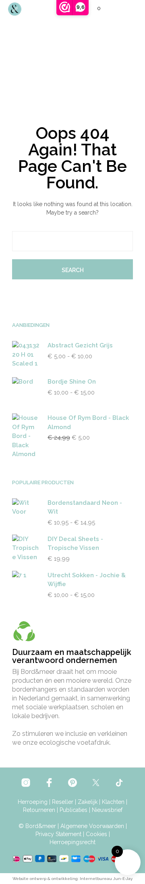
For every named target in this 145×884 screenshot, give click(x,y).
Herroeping (33, 802)
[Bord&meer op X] (96, 782)
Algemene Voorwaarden (92, 826)
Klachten (113, 802)
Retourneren (39, 810)
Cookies (96, 834)
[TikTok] (119, 782)
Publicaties (73, 810)
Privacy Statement (58, 834)
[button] (93, 8)
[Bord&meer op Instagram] (26, 782)
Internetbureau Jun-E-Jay (106, 878)
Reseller (62, 802)
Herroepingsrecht (72, 842)
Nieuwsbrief (107, 810)
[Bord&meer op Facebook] (49, 782)
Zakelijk (87, 802)
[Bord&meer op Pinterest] (72, 782)
